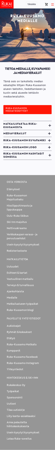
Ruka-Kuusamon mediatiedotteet (17, 109)
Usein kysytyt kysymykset (23, 244)
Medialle (12, 297)
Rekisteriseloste (17, 250)
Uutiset (11, 403)
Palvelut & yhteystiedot (24, 318)
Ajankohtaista (15, 291)
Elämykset (13, 189)
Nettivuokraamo (17, 228)
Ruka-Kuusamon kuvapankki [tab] (24, 140)
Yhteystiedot (15, 369)
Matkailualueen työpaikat (22, 303)
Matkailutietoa (17, 259)
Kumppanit (13, 350)
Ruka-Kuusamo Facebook (22, 356)
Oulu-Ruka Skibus (18, 215)
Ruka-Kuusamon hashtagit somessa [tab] (23, 155)
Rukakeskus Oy (16, 385)
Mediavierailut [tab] (15, 133)
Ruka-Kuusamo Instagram (23, 363)
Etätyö (11, 338)
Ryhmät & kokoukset (19, 331)
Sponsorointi (15, 397)
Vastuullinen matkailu (20, 278)
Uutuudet (12, 266)
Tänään (31, 4)
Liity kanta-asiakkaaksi (21, 416)
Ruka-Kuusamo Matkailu (22, 344)
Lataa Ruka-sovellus (19, 438)
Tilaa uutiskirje (16, 409)
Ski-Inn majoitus (17, 221)
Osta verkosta (17, 181)
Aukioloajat (14, 325)
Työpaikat (13, 391)
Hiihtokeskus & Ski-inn (22, 377)
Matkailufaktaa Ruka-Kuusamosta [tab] (20, 125)
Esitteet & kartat (17, 272)
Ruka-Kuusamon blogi (20, 309)
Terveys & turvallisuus (20, 285)
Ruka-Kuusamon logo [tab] (20, 147)
